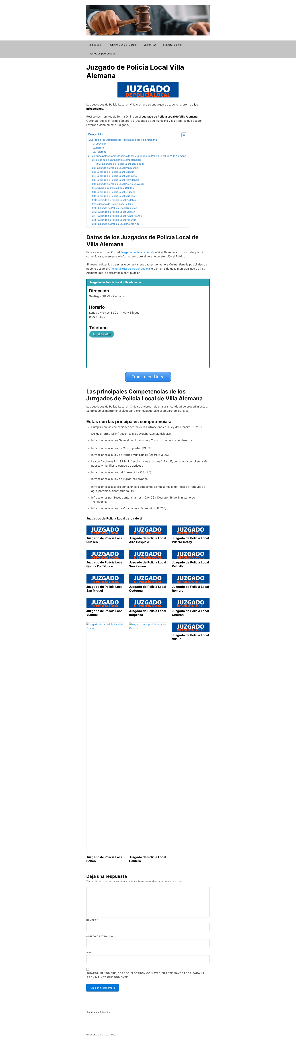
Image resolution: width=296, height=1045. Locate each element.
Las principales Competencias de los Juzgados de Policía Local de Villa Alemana (138, 155)
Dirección (101, 143)
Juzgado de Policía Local (137, 252)
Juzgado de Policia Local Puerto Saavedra (120, 183)
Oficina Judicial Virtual (123, 44)
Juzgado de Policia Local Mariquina (117, 175)
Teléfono (101, 151)
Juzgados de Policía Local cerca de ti (123, 163)
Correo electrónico (100, 936)
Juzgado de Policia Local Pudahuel (117, 200)
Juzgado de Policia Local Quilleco (116, 196)
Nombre (92, 920)
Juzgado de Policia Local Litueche (116, 191)
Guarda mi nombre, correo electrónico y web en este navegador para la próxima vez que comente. (146, 975)
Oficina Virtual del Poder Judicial (129, 268)
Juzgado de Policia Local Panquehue (117, 167)
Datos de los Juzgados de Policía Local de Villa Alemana (123, 139)
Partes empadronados (102, 53)
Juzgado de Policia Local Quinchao (117, 208)
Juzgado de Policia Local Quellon (116, 211)
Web (88, 952)
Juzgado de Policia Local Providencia (118, 179)
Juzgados (95, 44)
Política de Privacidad (99, 1012)
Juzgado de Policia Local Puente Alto (119, 223)
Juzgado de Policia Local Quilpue (115, 171)
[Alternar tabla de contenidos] (182, 135)
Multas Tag (150, 44)
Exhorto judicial (172, 44)
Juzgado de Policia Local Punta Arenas (120, 215)
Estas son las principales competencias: (118, 159)
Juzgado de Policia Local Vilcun (115, 204)
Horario (100, 147)
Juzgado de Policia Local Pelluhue (117, 219)
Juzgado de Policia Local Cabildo (115, 187)
